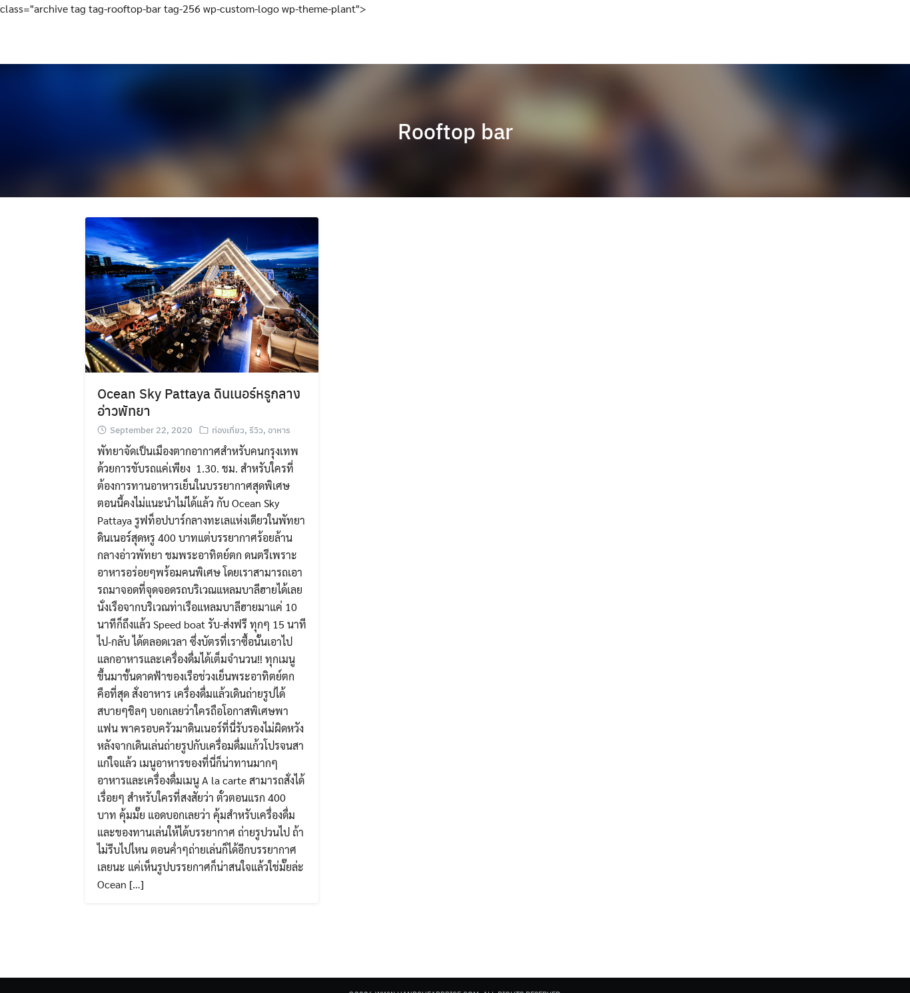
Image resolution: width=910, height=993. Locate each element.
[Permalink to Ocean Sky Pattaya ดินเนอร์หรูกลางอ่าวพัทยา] (201, 294)
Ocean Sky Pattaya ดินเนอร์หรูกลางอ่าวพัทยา (198, 401)
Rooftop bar (455, 130)
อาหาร (279, 429)
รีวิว (256, 429)
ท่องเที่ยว (228, 429)
